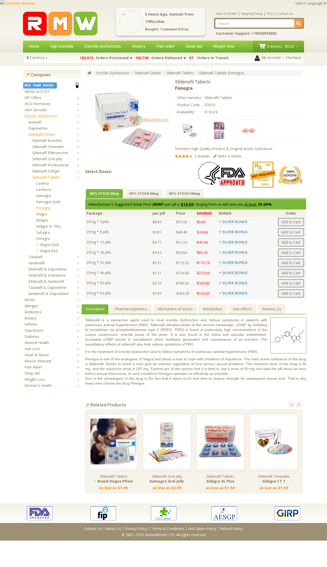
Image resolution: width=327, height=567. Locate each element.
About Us (113, 528)
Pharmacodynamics (131, 308)
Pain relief (165, 46)
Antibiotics (33, 312)
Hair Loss (32, 348)
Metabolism (213, 308)
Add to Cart (291, 221)
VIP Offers (33, 97)
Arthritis (31, 324)
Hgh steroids (61, 46)
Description (95, 308)
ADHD (30, 299)
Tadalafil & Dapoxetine (47, 287)
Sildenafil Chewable (48, 146)
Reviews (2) (271, 308)
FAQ (270, 13)
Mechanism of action (175, 308)
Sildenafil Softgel (46, 171)
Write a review (229, 156)
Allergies (31, 305)
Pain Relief (33, 367)
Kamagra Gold (48, 201)
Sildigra (42, 220)
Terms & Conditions (167, 528)
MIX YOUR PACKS (39, 85)
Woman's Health (38, 385)
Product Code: (188, 104)
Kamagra (43, 195)
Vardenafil (36, 263)
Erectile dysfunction (102, 46)
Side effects (242, 308)
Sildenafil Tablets (46, 177)
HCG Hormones (38, 103)
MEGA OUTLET (37, 91)
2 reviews (202, 156)
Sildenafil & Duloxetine (47, 275)
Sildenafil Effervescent (50, 152)
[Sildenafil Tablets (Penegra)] (190, 130)
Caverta (42, 183)
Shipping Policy (252, 13)
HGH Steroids (36, 109)
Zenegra (43, 238)
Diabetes (32, 336)
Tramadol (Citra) (174, 29)
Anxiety (138, 46)
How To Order (226, 13)
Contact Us (285, 13)
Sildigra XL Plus (48, 226)
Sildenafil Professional (50, 165)
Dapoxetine (38, 128)
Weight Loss (35, 379)
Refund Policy (231, 528)
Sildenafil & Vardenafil (46, 281)
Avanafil (34, 122)
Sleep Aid (32, 373)
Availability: (186, 111)
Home (34, 46)
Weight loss (223, 46)
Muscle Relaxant (38, 361)
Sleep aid (193, 46)
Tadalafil (35, 256)
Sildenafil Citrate (41, 134)
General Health (37, 342)
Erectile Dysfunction (41, 116)
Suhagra (43, 232)
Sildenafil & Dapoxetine (47, 269)
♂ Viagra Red (46, 250)
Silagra (41, 214)
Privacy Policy (136, 528)
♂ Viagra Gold (47, 244)
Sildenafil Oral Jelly (47, 158)
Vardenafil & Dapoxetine (48, 293)
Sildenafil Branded (47, 140)
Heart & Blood (37, 354)
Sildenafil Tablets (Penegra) (221, 72)
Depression (34, 330)
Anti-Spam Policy (202, 528)
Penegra (43, 207)
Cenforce (43, 189)
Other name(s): (189, 97)
